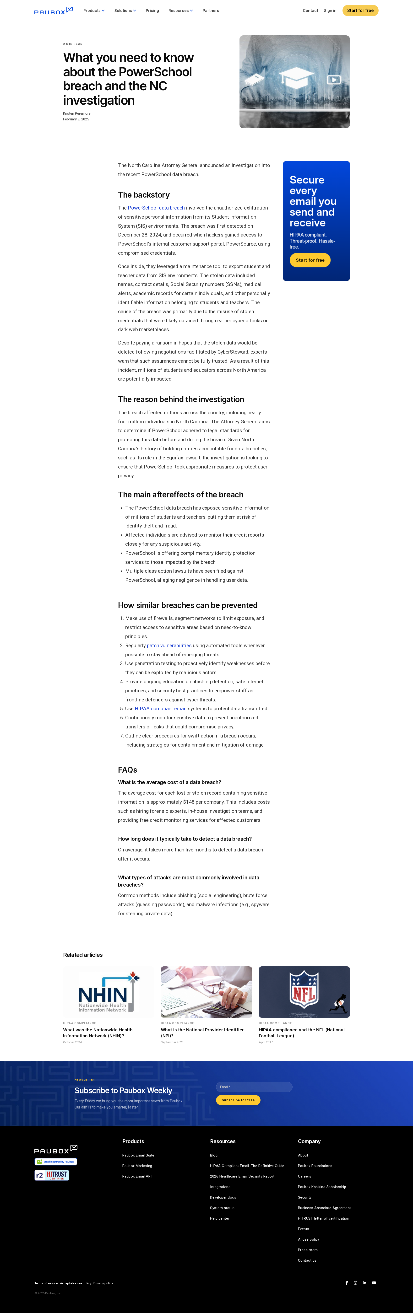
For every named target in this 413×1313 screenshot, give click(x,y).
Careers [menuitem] (304, 1176)
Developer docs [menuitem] (223, 1197)
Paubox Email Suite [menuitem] (138, 1155)
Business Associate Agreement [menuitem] (324, 1208)
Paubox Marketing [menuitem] (137, 1166)
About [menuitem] (303, 1155)
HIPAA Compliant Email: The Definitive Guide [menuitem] (247, 1166)
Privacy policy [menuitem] (103, 1283)
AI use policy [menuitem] (309, 1239)
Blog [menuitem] (213, 1155)
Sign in (330, 10)
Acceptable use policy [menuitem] (75, 1283)
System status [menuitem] (222, 1208)
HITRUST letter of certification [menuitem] (323, 1218)
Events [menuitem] (303, 1229)
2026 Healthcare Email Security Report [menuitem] (242, 1176)
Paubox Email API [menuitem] (137, 1176)
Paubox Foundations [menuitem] (315, 1166)
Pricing (152, 10)
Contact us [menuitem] (307, 1260)
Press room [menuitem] (308, 1250)
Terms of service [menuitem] (46, 1283)
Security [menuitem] (305, 1197)
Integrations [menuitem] (220, 1187)
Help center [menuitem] (219, 1218)
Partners (211, 10)
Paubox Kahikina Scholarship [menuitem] (322, 1187)
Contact (310, 10)
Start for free (360, 10)
